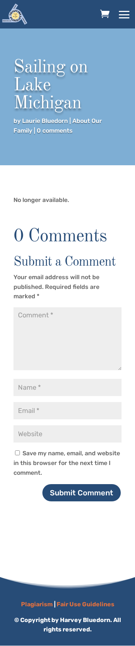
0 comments (55, 130)
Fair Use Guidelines (85, 604)
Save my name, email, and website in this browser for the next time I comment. (67, 463)
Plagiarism (37, 604)
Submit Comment (81, 492)
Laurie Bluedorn (45, 120)
